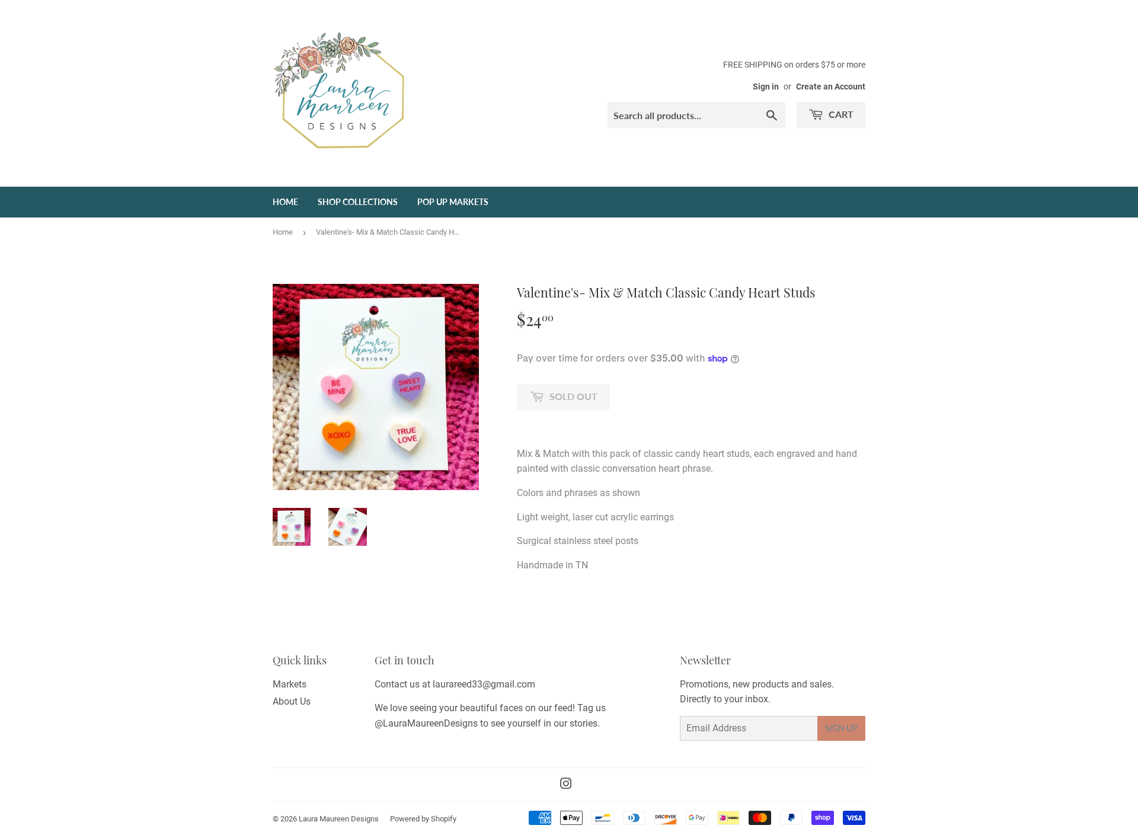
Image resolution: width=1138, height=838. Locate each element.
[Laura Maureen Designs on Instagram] (566, 785)
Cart (839, 114)
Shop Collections (358, 202)
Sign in (766, 86)
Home (285, 202)
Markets (289, 684)
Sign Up (841, 728)
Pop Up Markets (452, 202)
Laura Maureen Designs (339, 818)
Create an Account (830, 86)
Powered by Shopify (423, 818)
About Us (292, 701)
